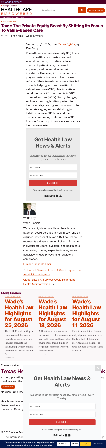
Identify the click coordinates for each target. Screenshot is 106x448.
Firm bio (28, 264)
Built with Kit (53, 196)
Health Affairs (66, 44)
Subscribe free (8, 386)
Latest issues (8, 17)
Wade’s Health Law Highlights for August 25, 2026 (19, 313)
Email (48, 264)
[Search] (82, 10)
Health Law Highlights (9, 21)
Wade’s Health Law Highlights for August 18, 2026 (53, 313)
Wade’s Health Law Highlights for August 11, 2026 (86, 313)
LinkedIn (39, 264)
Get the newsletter (96, 10)
